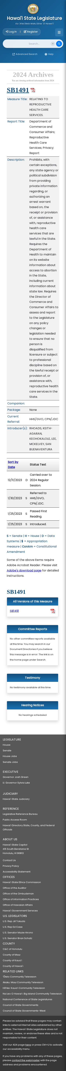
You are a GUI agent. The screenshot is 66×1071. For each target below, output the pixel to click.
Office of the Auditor (14, 887)
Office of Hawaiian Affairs (18, 904)
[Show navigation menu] (59, 32)
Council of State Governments (20, 1005)
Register (32, 31)
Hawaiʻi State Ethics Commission (22, 882)
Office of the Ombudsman (18, 893)
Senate (7, 750)
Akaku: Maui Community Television (23, 982)
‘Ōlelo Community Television (19, 976)
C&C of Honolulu (12, 949)
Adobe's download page (24, 570)
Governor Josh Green (15, 777)
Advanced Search (26, 54)
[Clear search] (53, 44)
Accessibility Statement (16, 871)
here (28, 1044)
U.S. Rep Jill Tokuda (14, 921)
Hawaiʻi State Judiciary (16, 799)
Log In (12, 31)
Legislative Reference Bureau (20, 814)
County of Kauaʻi (12, 960)
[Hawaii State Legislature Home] (32, 9)
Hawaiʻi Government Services (20, 910)
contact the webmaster (26, 1060)
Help (51, 54)
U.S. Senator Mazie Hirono (18, 932)
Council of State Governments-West (24, 1010)
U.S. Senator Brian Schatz (17, 938)
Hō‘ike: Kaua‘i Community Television (24, 988)
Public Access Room (15, 819)
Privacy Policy (11, 866)
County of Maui (11, 954)
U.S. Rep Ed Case (13, 926)
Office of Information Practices (21, 899)
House (6, 744)
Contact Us (9, 860)
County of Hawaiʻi (13, 966)
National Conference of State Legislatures (27, 999)
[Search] (59, 44)
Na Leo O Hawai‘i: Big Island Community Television (32, 993)
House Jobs (10, 756)
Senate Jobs (10, 762)
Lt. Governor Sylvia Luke (16, 782)
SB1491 (18, 90)
